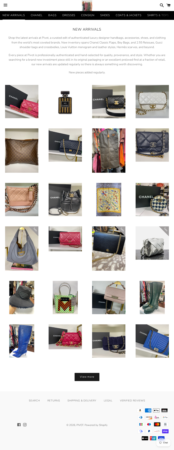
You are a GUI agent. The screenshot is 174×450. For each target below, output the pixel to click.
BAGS (52, 15)
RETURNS (53, 400)
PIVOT (79, 425)
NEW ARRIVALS (14, 15)
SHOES (105, 15)
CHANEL (37, 15)
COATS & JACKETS (129, 15)
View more (87, 377)
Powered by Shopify (96, 425)
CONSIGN (87, 15)
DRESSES (68, 15)
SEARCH (34, 400)
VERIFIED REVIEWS (132, 400)
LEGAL (108, 400)
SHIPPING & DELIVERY (81, 400)
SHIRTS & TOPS (158, 15)
